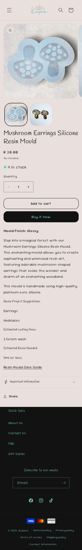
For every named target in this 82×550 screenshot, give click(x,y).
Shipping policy (56, 537)
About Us (15, 423)
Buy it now (41, 217)
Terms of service (31, 537)
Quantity (10, 176)
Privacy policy (65, 530)
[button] (9, 10)
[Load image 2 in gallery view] (41, 114)
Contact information (43, 544)
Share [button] (13, 396)
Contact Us (17, 433)
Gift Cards (16, 454)
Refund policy (43, 530)
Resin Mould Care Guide (23, 367)
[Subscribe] (64, 482)
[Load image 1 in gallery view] (16, 114)
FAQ (11, 443)
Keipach (23, 530)
